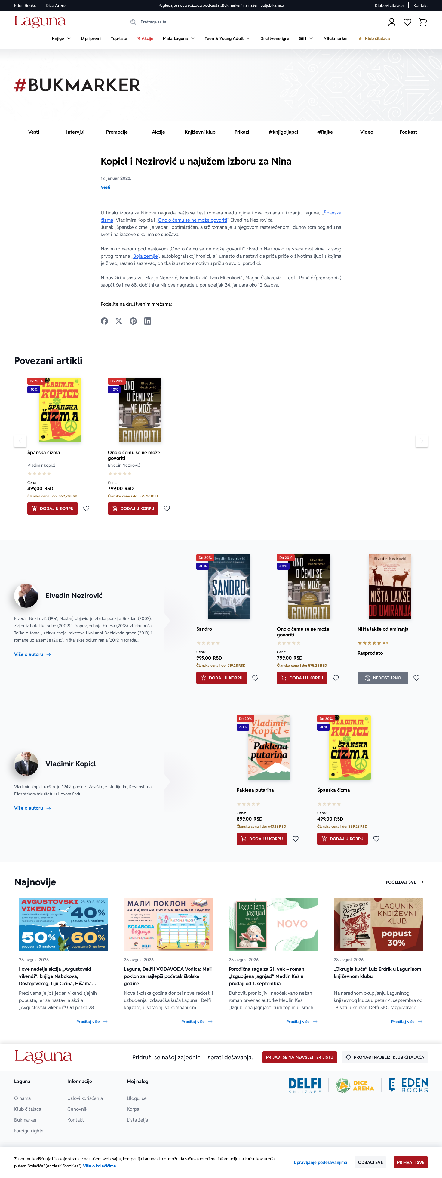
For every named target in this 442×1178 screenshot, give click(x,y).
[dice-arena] (355, 1085)
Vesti (105, 187)
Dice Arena (56, 5)
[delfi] (304, 1085)
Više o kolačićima (99, 1166)
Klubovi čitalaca (389, 5)
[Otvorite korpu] (423, 22)
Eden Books (25, 5)
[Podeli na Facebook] (104, 321)
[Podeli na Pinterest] (133, 321)
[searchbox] (221, 22)
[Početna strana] (41, 22)
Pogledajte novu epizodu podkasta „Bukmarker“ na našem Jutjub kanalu (221, 5)
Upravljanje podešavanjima (320, 1162)
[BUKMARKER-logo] (77, 85)
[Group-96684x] (408, 1085)
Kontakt (420, 5)
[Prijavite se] (392, 22)
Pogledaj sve (401, 882)
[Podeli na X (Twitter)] (118, 321)
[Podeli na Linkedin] (147, 321)
